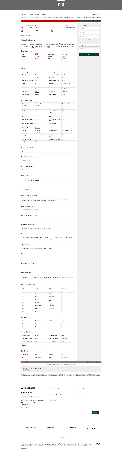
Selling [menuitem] (88, 5)
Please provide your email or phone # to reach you (89, 39)
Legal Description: (27, 272)
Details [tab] (23, 35)
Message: (53, 401)
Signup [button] (94, 14)
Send (89, 55)
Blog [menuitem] (94, 5)
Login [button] (98, 14)
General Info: (25, 68)
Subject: (80, 42)
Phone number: (80, 395)
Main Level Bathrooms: (29, 215)
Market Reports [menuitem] (42, 5)
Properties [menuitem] (30, 5)
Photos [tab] (28, 35)
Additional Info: (26, 100)
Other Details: (26, 332)
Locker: (23, 254)
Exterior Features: (27, 166)
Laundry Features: (27, 263)
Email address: (55, 395)
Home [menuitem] (24, 5)
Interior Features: (27, 157)
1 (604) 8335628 (25, 369)
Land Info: (24, 351)
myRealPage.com (63, 437)
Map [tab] (33, 35)
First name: (54, 389)
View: (23, 186)
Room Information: (28, 284)
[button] (22, 407)
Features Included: (27, 225)
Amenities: (25, 175)
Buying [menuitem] (81, 5)
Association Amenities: (29, 195)
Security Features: (27, 206)
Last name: (79, 389)
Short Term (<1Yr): (27, 147)
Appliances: (25, 244)
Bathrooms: (25, 317)
